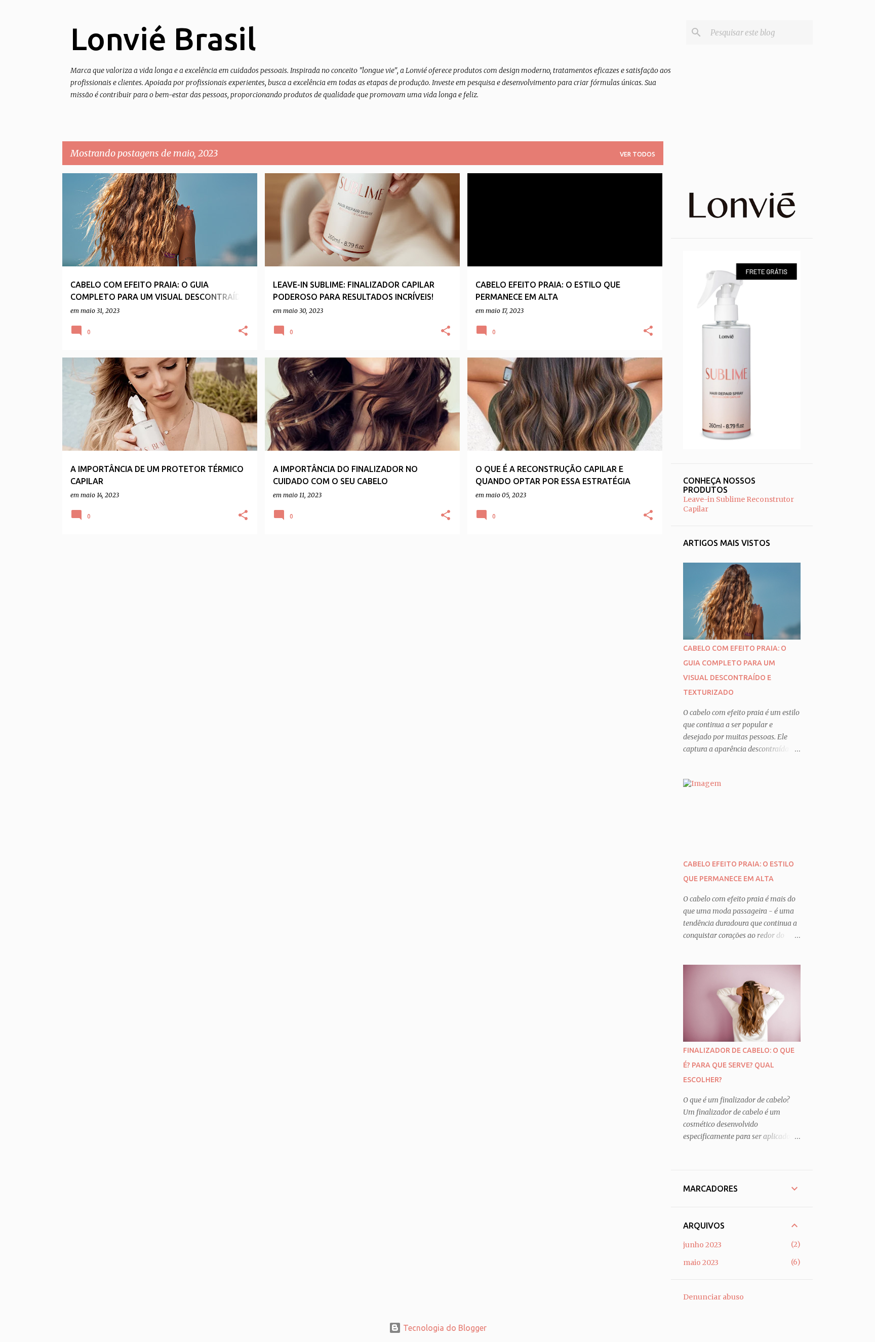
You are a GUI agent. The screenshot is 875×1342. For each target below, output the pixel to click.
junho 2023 (702, 1244)
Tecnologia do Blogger (444, 1327)
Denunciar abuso (713, 1296)
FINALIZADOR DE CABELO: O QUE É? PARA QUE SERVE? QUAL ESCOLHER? (738, 1065)
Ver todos (637, 154)
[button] (243, 331)
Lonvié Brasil (163, 38)
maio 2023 (701, 1262)
